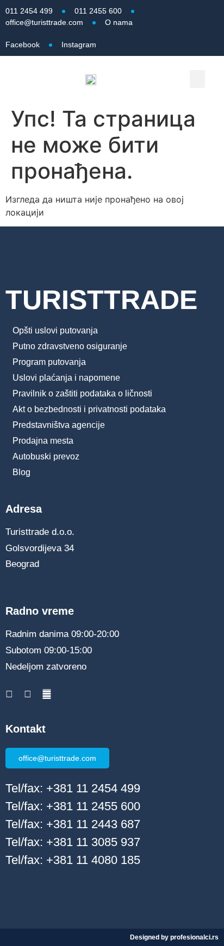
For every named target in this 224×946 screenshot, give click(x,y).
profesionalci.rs (194, 937)
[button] (197, 79)
